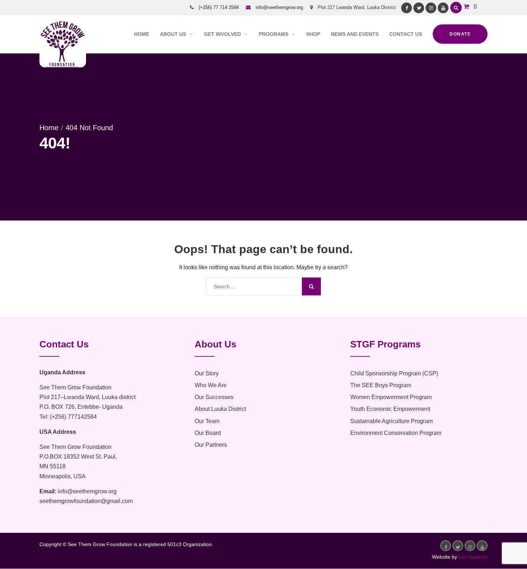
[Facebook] (406, 8)
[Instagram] (431, 8)
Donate (460, 34)
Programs (273, 34)
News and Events (355, 34)
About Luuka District (220, 409)
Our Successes (214, 397)
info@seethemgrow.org (279, 7)
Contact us (405, 34)
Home (141, 34)
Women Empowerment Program (391, 397)
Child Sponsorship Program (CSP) (394, 373)
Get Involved (222, 34)
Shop (313, 34)
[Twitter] (418, 8)
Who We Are (211, 385)
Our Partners (211, 445)
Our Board (208, 433)
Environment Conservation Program (395, 433)
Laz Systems (473, 557)
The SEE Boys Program (380, 385)
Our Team (207, 421)
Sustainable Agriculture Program (391, 421)
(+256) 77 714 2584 (219, 7)
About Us (173, 34)
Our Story (207, 373)
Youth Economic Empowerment (390, 409)
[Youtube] (443, 8)
